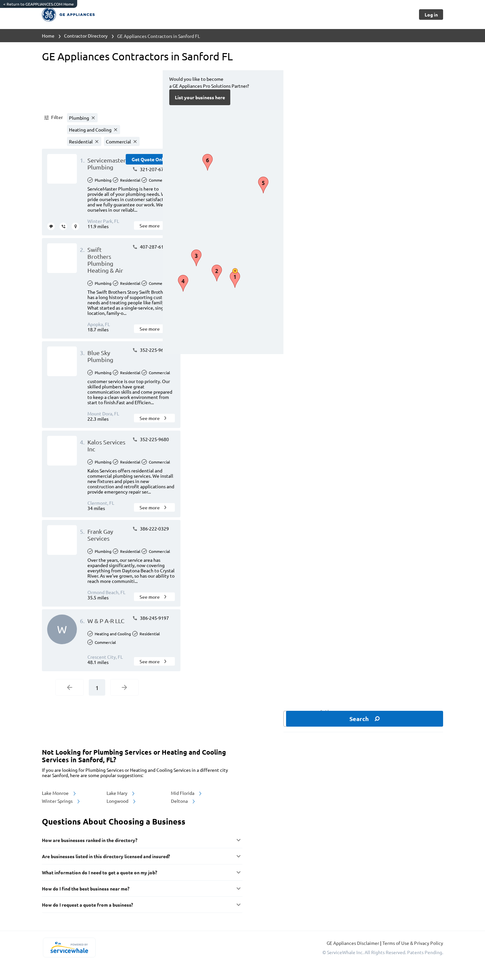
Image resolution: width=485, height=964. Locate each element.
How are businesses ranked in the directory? (89, 840)
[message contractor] (51, 226)
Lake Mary (117, 793)
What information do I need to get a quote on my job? (99, 872)
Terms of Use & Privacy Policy (412, 943)
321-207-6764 (154, 169)
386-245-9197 (154, 618)
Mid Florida (183, 793)
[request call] (63, 226)
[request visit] (75, 226)
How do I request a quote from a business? (87, 905)
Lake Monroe (56, 793)
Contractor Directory (86, 36)
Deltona (180, 801)
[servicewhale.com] (69, 947)
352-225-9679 (154, 350)
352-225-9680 (154, 439)
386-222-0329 (154, 528)
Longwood (118, 801)
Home (48, 36)
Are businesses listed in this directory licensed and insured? (106, 856)
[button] (53, 117)
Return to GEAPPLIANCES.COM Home (38, 4)
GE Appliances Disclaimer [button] (353, 943)
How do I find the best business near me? (85, 888)
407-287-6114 (154, 247)
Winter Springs (58, 801)
